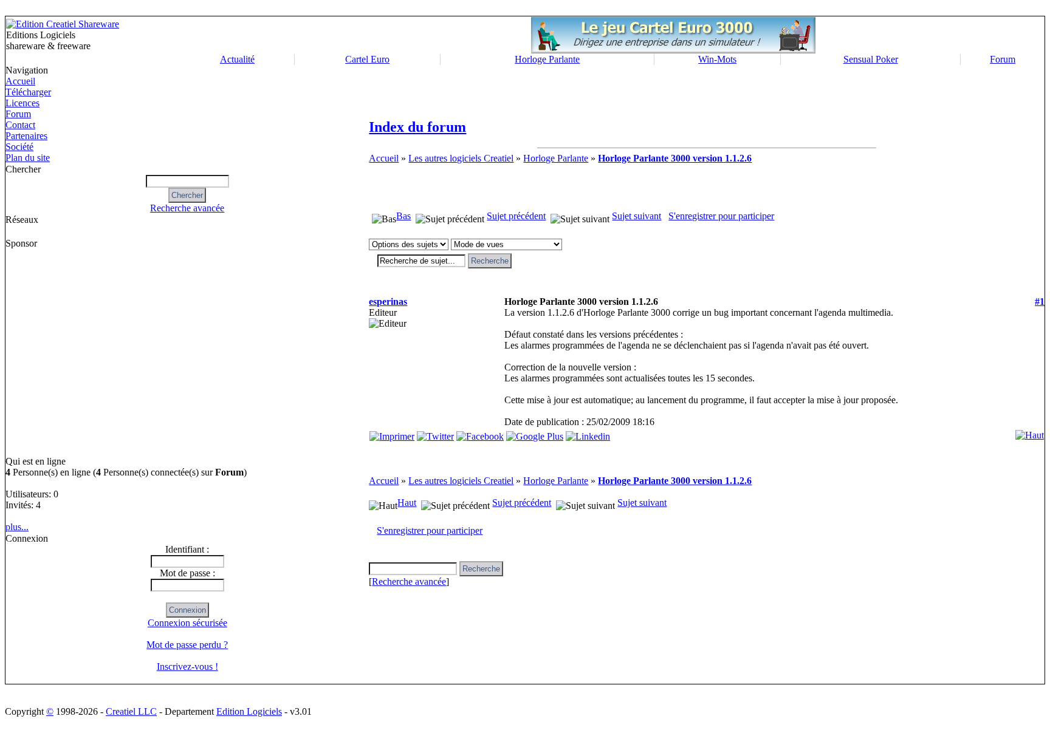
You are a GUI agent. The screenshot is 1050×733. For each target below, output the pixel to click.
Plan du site (27, 157)
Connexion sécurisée (187, 623)
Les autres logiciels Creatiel (460, 158)
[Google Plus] (534, 433)
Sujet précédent (516, 216)
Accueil (20, 81)
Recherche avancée (187, 208)
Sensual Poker (870, 59)
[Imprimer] (391, 433)
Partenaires (26, 136)
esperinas (388, 301)
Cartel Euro (367, 59)
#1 (1040, 301)
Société (19, 146)
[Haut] (1029, 432)
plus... (17, 527)
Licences (22, 103)
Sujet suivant (636, 216)
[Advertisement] (57, 352)
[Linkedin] (588, 433)
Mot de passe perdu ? (187, 644)
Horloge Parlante (547, 59)
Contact (20, 125)
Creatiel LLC (131, 711)
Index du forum (417, 127)
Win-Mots (717, 59)
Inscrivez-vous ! (187, 666)
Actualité (237, 59)
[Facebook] (480, 433)
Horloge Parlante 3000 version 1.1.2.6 (675, 158)
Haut (406, 502)
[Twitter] (435, 433)
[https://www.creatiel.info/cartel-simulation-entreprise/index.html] (673, 50)
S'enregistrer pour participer (721, 216)
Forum (1002, 59)
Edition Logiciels (249, 711)
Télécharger (28, 92)
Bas (403, 216)
